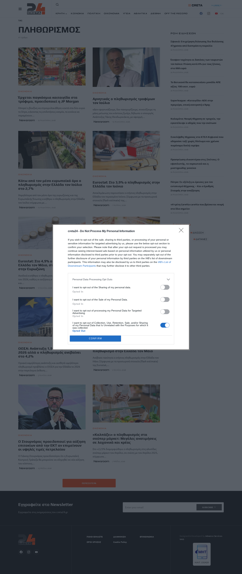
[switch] (165, 287)
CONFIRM (95, 338)
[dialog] (121, 287)
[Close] (182, 231)
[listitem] (121, 279)
